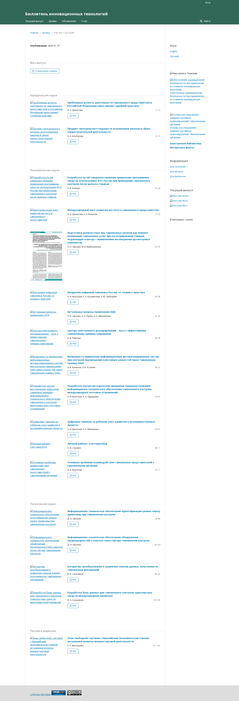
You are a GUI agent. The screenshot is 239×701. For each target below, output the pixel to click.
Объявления (69, 21)
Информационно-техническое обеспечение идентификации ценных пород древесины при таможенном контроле (113, 513)
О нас (84, 21)
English (173, 51)
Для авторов (176, 171)
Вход (208, 2)
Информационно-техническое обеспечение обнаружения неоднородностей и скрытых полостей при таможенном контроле (108, 539)
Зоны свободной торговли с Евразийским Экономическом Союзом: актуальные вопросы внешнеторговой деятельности (108, 640)
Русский (174, 56)
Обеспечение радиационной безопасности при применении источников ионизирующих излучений (187, 97)
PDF (74, 115)
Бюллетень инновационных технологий (66, 13)
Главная (34, 32)
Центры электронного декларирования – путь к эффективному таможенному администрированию (106, 332)
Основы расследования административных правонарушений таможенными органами (187, 132)
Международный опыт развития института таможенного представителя (113, 210)
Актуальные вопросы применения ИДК (91, 311)
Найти (207, 21)
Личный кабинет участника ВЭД (87, 443)
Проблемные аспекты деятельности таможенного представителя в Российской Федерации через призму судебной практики (109, 104)
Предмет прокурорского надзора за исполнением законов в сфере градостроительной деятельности (108, 130)
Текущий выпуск (34, 21)
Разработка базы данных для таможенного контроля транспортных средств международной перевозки (109, 594)
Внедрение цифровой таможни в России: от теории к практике (106, 292)
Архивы (53, 21)
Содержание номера (46, 70)
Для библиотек (178, 176)
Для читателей (178, 166)
